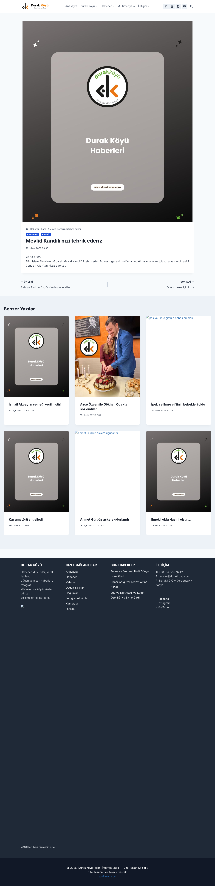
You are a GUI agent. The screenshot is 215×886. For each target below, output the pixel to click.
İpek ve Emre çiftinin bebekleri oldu (178, 404)
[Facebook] (178, 6)
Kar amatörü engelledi (26, 519)
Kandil (46, 234)
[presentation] (36, 356)
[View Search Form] (191, 6)
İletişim (70, 608)
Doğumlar (72, 593)
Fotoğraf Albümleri (77, 598)
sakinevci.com (107, 876)
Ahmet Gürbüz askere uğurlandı (104, 519)
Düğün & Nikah (75, 587)
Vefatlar (71, 582)
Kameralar (72, 603)
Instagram (164, 603)
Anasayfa (71, 6)
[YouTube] (184, 6)
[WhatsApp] (166, 6)
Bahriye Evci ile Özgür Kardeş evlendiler (46, 285)
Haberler (32, 234)
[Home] (27, 229)
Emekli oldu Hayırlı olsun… (171, 519)
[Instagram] (172, 6)
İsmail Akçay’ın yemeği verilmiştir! (35, 404)
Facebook (164, 598)
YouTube (163, 607)
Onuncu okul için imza (180, 285)
